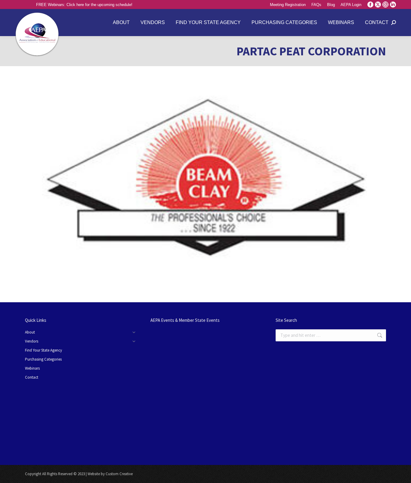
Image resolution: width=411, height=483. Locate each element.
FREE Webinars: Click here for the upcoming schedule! (84, 4)
